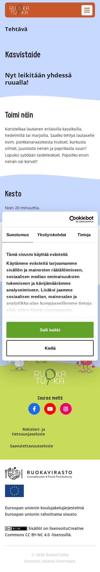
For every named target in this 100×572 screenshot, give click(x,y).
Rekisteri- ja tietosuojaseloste (28, 432)
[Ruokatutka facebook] (34, 409)
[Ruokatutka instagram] (65, 409)
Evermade (65, 561)
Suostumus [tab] (17, 234)
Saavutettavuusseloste (31, 445)
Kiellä (50, 348)
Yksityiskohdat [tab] (51, 234)
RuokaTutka (19, 10)
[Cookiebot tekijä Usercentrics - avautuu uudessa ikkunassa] (71, 219)
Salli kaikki (50, 329)
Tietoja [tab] (84, 234)
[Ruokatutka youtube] (50, 409)
